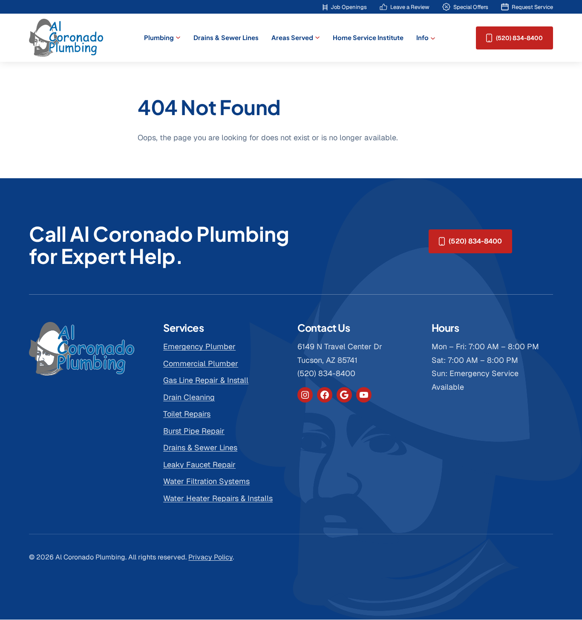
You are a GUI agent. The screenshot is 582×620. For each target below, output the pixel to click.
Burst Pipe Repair (194, 431)
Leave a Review (409, 7)
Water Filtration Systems (206, 481)
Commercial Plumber (200, 363)
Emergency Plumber (199, 346)
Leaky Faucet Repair (199, 464)
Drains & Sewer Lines (200, 447)
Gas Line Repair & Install (205, 380)
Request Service (532, 7)
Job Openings (349, 7)
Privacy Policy (210, 557)
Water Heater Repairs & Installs (218, 498)
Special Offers (470, 7)
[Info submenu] (432, 37)
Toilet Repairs (186, 414)
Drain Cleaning (189, 397)
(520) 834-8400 (519, 38)
